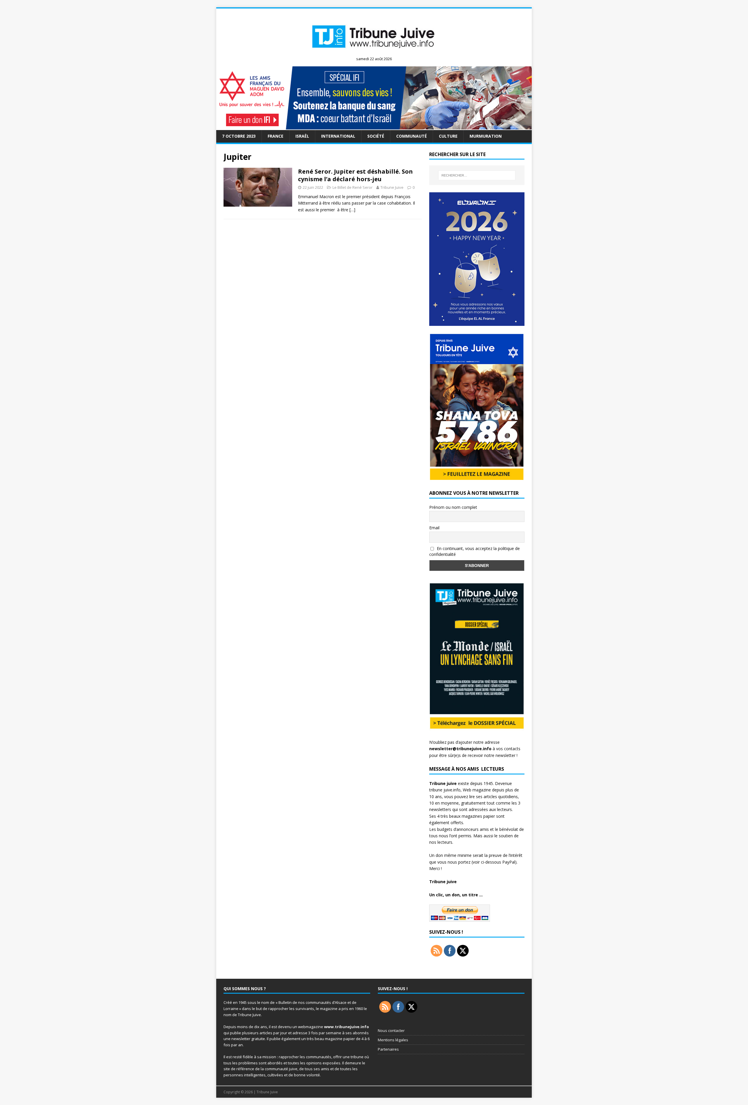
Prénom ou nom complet (453, 507)
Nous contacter (391, 1030)
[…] (352, 209)
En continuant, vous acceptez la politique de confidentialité (474, 551)
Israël (302, 136)
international (338, 136)
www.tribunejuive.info (346, 1026)
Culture (448, 136)
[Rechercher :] (477, 175)
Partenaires (388, 1049)
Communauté (411, 136)
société (375, 136)
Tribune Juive (392, 187)
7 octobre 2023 (239, 136)
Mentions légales (393, 1039)
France (275, 136)
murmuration (486, 136)
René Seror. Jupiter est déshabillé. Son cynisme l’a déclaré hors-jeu (355, 175)
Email (434, 527)
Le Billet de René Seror (353, 187)
